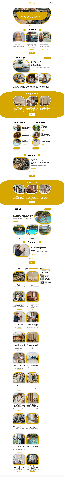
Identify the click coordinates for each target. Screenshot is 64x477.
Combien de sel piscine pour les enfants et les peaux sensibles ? (23, 215)
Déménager (20, 58)
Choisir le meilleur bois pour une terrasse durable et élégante (45, 142)
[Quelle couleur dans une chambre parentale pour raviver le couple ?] (32, 189)
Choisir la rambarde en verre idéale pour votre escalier (45, 44)
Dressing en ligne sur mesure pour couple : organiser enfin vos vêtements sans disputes (19, 197)
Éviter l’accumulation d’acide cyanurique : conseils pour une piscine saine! (32, 238)
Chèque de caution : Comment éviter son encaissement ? (26, 142)
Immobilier (20, 122)
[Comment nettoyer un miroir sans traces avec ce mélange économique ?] (32, 418)
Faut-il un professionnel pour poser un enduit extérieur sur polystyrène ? (19, 406)
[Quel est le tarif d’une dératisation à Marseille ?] (36, 135)
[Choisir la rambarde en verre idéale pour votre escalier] (45, 37)
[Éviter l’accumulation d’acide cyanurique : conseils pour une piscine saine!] (32, 230)
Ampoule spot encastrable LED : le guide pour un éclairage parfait (19, 109)
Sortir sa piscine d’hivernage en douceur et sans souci (45, 237)
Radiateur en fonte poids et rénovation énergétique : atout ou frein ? (45, 109)
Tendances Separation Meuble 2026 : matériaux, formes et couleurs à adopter (32, 406)
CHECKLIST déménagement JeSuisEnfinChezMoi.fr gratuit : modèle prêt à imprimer (45, 86)
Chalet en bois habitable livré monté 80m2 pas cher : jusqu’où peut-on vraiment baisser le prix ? (19, 345)
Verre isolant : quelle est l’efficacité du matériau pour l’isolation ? (26, 127)
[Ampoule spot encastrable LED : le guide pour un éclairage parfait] (19, 101)
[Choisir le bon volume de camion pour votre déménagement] (21, 66)
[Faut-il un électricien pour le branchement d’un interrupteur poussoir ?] (21, 250)
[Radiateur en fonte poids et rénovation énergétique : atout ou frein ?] (45, 101)
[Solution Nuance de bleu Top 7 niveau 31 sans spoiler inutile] (32, 358)
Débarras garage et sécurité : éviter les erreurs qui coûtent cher (32, 16)
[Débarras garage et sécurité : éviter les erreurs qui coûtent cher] (21, 164)
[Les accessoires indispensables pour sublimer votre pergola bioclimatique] (36, 128)
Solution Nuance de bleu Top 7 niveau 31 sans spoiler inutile (32, 366)
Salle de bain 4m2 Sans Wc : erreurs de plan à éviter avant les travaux (47, 279)
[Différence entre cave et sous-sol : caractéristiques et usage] (17, 135)
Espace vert (39, 122)
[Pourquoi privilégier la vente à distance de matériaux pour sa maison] (32, 459)
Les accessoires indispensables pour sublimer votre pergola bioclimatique (45, 127)
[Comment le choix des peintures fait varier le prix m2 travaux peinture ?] (45, 189)
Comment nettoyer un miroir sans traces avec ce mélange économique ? (32, 426)
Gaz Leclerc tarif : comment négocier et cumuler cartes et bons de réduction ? (32, 45)
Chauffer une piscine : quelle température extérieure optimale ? (19, 238)
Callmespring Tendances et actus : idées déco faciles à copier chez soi (47, 275)
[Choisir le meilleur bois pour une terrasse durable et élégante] (36, 142)
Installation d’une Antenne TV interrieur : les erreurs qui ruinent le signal (32, 109)
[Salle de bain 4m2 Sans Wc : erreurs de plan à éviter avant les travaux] (42, 278)
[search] (50, 2)
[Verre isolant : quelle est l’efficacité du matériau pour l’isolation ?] (17, 128)
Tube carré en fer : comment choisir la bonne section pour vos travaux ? (19, 426)
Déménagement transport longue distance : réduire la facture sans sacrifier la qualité (19, 86)
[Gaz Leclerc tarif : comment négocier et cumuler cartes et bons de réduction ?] (32, 37)
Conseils (32, 30)
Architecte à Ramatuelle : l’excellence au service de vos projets (19, 467)
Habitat (32, 155)
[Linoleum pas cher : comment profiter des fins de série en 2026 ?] (19, 378)
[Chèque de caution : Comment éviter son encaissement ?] (17, 142)
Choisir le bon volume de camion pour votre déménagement (38, 64)
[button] (29, 25)
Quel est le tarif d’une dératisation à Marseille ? (46, 135)
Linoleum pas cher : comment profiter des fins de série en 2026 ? (19, 386)
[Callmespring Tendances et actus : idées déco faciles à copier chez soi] (42, 275)
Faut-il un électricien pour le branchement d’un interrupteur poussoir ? (41, 249)
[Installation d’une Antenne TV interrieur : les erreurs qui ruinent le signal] (32, 101)
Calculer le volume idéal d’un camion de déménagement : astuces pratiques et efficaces (32, 86)
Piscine (17, 209)
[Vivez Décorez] (32, 3)
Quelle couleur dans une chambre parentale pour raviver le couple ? (32, 197)
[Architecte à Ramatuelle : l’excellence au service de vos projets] (19, 459)
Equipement (32, 93)
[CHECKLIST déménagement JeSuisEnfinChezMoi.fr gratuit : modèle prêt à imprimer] (45, 78)
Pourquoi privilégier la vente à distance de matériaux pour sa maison (32, 467)
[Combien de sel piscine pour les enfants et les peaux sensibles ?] (43, 217)
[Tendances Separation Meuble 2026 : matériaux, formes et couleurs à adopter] (32, 398)
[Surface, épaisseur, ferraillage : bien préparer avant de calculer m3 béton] (32, 378)
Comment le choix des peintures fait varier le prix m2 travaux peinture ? (45, 197)
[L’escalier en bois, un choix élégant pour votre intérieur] (19, 37)
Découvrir (47, 209)
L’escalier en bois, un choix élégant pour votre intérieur (19, 44)
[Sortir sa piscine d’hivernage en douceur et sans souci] (45, 230)
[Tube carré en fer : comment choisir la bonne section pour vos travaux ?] (19, 418)
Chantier (32, 242)
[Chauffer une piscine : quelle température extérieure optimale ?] (19, 230)
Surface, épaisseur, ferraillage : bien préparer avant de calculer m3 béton (32, 386)
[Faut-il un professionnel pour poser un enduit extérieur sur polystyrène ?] (19, 398)
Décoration (32, 182)
